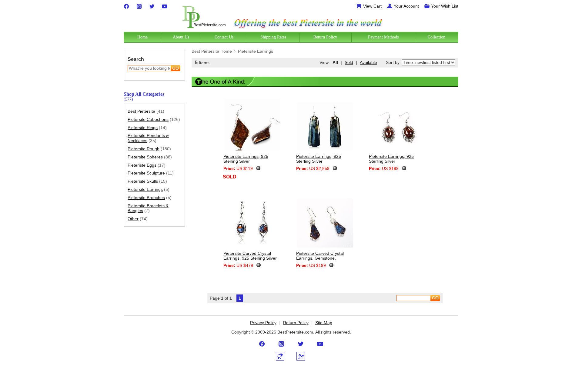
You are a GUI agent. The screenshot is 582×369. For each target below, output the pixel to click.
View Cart (372, 6)
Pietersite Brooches (150, 197)
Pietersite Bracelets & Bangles (148, 208)
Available (368, 62)
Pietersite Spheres (150, 157)
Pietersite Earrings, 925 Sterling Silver (245, 159)
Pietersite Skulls (147, 181)
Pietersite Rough (149, 148)
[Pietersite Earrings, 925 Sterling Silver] (252, 125)
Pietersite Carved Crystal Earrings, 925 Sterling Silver (250, 256)
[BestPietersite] (204, 16)
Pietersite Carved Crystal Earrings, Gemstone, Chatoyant (320, 258)
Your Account (406, 6)
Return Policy (296, 322)
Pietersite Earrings (148, 189)
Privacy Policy (263, 322)
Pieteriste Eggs (147, 165)
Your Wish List (444, 6)
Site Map (323, 322)
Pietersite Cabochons (154, 119)
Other (138, 218)
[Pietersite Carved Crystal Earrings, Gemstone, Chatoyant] (325, 223)
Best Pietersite (146, 111)
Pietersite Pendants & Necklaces (148, 138)
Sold (349, 62)
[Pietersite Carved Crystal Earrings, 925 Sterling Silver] (252, 221)
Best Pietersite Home (212, 51)
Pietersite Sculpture (151, 173)
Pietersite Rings (147, 127)
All (335, 62)
